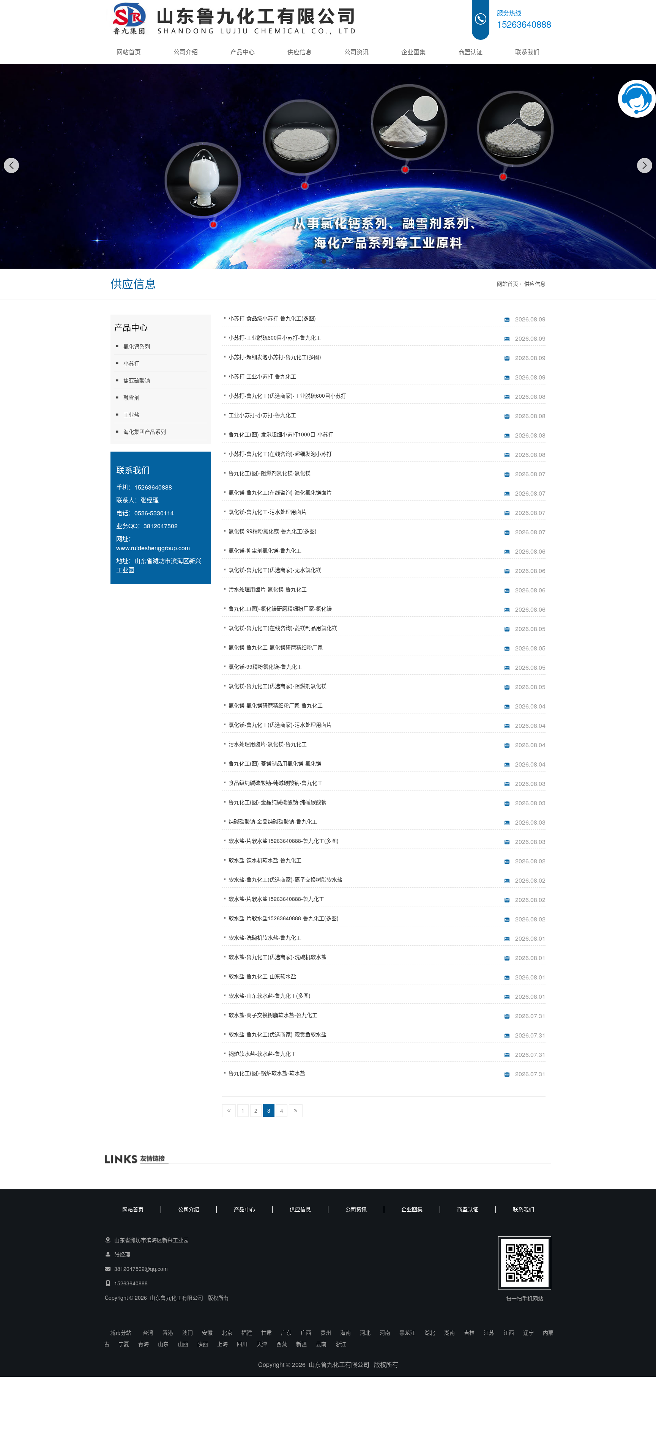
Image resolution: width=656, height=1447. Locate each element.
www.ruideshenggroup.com (153, 547)
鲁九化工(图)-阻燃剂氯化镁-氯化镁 (270, 473)
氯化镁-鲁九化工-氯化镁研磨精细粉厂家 (276, 647)
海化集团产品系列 (144, 431)
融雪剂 (131, 397)
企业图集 (413, 51)
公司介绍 (185, 51)
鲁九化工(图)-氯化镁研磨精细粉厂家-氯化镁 (280, 608)
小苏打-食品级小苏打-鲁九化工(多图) (272, 318)
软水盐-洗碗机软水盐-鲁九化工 (265, 937)
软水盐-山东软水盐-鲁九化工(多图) (270, 995)
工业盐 (131, 414)
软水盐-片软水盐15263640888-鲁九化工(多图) (284, 840)
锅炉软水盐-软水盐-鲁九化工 (262, 1053)
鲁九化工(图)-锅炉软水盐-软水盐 (267, 1073)
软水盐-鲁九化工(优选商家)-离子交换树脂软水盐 (285, 879)
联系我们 (527, 51)
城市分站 (120, 1332)
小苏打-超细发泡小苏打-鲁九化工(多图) (275, 357)
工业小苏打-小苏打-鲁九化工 (262, 415)
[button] (324, 261)
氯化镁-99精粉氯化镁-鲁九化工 (265, 666)
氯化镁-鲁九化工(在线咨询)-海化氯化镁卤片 (280, 492)
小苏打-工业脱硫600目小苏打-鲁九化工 (275, 337)
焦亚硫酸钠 (136, 380)
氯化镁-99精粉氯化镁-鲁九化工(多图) (273, 531)
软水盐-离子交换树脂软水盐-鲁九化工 (273, 1015)
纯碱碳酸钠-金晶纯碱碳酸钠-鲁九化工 (273, 821)
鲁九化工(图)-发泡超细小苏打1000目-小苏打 (281, 434)
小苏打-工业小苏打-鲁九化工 (262, 376)
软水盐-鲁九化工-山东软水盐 (262, 976)
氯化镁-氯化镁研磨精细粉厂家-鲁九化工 (276, 705)
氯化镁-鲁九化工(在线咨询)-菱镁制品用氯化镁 (283, 627)
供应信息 (299, 51)
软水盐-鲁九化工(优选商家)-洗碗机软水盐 (277, 956)
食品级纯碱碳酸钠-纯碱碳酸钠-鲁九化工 (276, 782)
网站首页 (129, 51)
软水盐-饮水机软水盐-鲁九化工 (265, 860)
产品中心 (242, 51)
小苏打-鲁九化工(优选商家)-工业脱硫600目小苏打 (287, 395)
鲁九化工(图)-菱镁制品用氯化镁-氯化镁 (275, 763)
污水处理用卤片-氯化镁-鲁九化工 (268, 589)
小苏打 (131, 363)
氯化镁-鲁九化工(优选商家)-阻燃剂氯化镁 (277, 686)
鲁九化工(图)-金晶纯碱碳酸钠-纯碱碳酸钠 (277, 802)
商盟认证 (470, 51)
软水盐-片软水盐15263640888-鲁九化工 (276, 898)
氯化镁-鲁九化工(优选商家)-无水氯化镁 (275, 569)
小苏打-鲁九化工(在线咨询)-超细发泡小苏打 (280, 453)
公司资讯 (356, 51)
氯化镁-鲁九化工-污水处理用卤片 (268, 511)
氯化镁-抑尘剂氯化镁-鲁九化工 (265, 550)
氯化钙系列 (136, 346)
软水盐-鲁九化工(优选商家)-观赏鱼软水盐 (277, 1034)
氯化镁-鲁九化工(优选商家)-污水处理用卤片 (280, 724)
